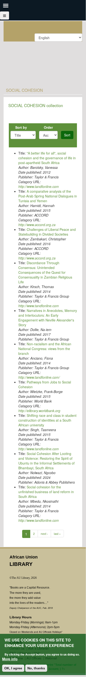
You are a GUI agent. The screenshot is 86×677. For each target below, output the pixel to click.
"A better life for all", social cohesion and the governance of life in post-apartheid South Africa (47, 158)
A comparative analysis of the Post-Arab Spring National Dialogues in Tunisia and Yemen (47, 196)
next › (44, 534)
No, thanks (36, 668)
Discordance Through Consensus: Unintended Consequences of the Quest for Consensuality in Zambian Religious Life (45, 272)
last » (57, 534)
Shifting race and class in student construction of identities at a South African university (47, 420)
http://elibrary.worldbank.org (39, 410)
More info (10, 658)
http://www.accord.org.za (37, 224)
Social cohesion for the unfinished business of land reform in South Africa (46, 492)
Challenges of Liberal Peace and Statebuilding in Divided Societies (47, 232)
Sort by (21, 127)
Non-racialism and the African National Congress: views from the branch (44, 348)
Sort (67, 135)
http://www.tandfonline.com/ (39, 377)
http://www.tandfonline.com (38, 186)
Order (48, 127)
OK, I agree (13, 668)
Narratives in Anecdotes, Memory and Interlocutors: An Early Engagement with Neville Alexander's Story (47, 317)
